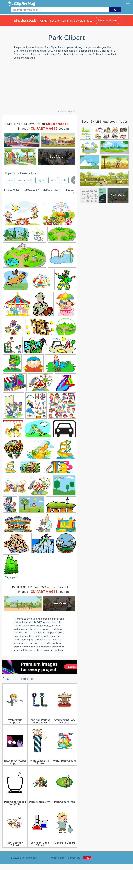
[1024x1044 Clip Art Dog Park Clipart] (44, 524)
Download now (107, 20)
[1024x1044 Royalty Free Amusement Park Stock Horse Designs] (13, 430)
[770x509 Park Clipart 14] (60, 365)
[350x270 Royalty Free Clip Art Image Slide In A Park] (38, 430)
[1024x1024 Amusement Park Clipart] (14, 486)
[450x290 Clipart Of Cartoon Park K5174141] (16, 235)
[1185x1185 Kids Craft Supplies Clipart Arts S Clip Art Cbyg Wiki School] (13, 328)
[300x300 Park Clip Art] (66, 328)
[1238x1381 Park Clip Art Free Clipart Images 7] (12, 365)
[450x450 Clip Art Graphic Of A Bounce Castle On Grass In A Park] (66, 524)
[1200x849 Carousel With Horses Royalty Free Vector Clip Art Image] (17, 524)
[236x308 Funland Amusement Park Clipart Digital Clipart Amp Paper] (65, 305)
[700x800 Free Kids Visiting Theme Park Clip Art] (38, 235)
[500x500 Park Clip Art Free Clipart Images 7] (33, 365)
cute (63, 180)
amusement (25, 180)
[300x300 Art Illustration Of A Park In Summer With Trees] (64, 486)
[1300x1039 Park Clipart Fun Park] (59, 214)
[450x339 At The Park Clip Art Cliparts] (31, 506)
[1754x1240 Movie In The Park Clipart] (39, 328)
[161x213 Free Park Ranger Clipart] (43, 305)
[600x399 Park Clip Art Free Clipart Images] (24, 257)
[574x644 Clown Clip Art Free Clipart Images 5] (65, 281)
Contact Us (74, 857)
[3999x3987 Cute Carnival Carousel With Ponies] (17, 305)
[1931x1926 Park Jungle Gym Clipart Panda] (12, 346)
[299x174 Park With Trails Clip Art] (62, 235)
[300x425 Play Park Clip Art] (13, 407)
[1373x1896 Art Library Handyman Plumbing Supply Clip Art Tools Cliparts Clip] (10, 506)
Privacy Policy (57, 857)
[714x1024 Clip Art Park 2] (11, 565)
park (9, 180)
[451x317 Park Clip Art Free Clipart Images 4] (62, 346)
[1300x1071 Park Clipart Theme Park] (40, 384)
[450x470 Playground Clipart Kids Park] (62, 407)
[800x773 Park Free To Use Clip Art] (65, 384)
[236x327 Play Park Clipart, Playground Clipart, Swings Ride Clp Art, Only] (36, 407)
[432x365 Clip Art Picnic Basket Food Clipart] (16, 544)
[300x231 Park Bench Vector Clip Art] (30, 468)
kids (53, 180)
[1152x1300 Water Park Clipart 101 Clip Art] (66, 450)
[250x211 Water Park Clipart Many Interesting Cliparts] (40, 450)
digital (41, 180)
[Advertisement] (67, 86)
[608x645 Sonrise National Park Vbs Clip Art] (14, 450)
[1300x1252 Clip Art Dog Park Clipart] (15, 281)
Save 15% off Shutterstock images (104, 121)
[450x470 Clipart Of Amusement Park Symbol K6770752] (41, 281)
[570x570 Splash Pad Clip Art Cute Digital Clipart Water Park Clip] (62, 256)
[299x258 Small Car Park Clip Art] (64, 430)
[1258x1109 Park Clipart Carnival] (14, 384)
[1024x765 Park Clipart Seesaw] (21, 214)
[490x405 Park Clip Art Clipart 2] (35, 346)
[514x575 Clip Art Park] (66, 544)
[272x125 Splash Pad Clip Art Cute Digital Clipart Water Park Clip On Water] (59, 468)
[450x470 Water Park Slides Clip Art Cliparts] (10, 468)
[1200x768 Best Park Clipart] (61, 506)
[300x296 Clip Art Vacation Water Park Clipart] (43, 544)
